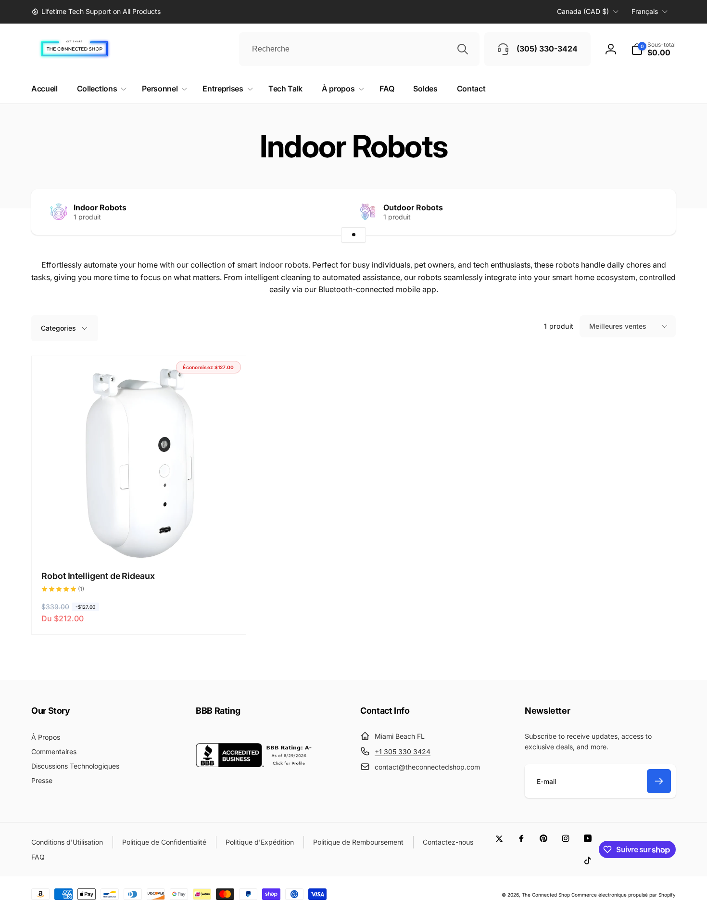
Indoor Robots (100, 207)
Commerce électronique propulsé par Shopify (623, 895)
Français (644, 11)
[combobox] (359, 49)
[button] (653, 49)
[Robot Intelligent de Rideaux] (139, 542)
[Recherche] (462, 49)
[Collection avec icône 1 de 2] (353, 235)
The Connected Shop (546, 895)
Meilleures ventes (617, 326)
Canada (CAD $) (583, 11)
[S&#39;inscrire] (659, 781)
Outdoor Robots (413, 207)
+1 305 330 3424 (402, 751)
